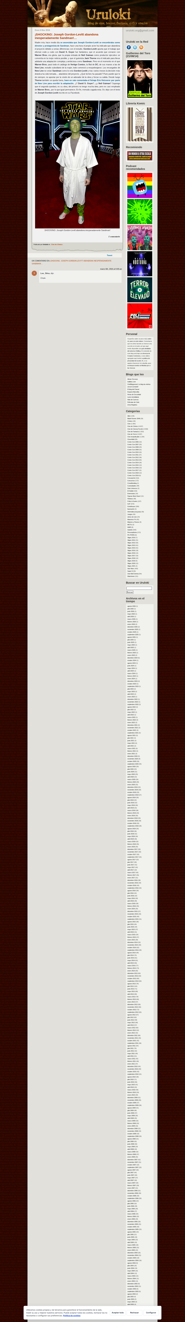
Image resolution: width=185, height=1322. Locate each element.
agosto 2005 (131, 1232)
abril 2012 (130, 1025)
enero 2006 (131, 1219)
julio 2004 (130, 1265)
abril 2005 (130, 1242)
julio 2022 (130, 709)
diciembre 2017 (132, 849)
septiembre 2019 (132, 795)
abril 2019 (130, 808)
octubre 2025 (131, 632)
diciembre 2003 (132, 1283)
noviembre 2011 (132, 1038)
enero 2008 (131, 1157)
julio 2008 (130, 1141)
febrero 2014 (131, 968)
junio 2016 (130, 896)
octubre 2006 (131, 1196)
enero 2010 (131, 1095)
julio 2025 (130, 640)
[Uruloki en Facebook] (129, 49)
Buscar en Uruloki (137, 582)
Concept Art (131, 478)
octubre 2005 (131, 1227)
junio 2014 (130, 958)
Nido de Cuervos (133, 399)
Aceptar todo (118, 1312)
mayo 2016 (131, 898)
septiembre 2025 (132, 634)
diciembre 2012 (132, 1004)
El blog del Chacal (133, 389)
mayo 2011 (131, 1053)
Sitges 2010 (131, 537)
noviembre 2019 (132, 790)
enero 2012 (131, 1033)
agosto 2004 (131, 1263)
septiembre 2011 (132, 1043)
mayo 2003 (131, 1302)
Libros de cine (132, 517)
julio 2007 (130, 1172)
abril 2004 (130, 1273)
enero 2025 (131, 655)
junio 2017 (130, 865)
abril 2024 (130, 671)
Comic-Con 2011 (132, 455)
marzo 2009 (131, 1121)
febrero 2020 (131, 782)
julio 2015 (130, 924)
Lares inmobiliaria (133, 397)
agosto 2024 (131, 663)
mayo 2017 (131, 867)
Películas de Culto (133, 402)
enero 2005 (131, 1250)
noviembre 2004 (132, 1255)
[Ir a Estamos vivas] (139, 249)
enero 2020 (131, 784)
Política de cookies (71, 1315)
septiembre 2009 (132, 1105)
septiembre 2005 (132, 1229)
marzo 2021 (131, 748)
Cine (128, 423)
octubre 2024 (131, 660)
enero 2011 (131, 1064)
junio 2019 (130, 802)
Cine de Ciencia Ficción (135, 429)
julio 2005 (130, 1234)
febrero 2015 (131, 937)
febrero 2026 (131, 621)
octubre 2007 (131, 1165)
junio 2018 (130, 834)
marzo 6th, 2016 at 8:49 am (111, 269)
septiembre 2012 (132, 1012)
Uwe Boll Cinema (133, 574)
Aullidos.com (131, 382)
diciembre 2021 (132, 725)
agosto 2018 (131, 828)
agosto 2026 (131, 606)
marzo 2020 (131, 779)
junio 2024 (130, 666)
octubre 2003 (131, 1289)
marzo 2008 (131, 1152)
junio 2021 (130, 740)
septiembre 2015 (132, 919)
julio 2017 (130, 862)
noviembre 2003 (132, 1286)
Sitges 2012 (131, 543)
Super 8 (130, 571)
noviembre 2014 (132, 945)
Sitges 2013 (131, 545)
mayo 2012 (131, 1022)
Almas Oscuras (132, 379)
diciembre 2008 (132, 1128)
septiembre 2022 (132, 704)
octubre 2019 (131, 792)
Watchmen (130, 576)
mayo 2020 (131, 774)
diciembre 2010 (132, 1066)
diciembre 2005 (132, 1221)
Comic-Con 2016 (133, 468)
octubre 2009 (131, 1103)
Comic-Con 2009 (133, 449)
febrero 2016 (131, 906)
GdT (128, 504)
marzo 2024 (131, 673)
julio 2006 (130, 1203)
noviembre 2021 (132, 727)
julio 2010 (130, 1079)
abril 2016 (130, 901)
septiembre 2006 (132, 1198)
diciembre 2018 (132, 818)
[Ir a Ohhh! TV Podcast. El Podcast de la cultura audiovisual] (139, 197)
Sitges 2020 (131, 563)
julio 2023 (130, 689)
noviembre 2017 (132, 852)
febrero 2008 (131, 1154)
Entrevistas (131, 493)
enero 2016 (131, 908)
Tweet (109, 255)
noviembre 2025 (132, 629)
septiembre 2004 (132, 1260)
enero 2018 (131, 846)
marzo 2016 (131, 903)
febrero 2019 (131, 813)
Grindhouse (131, 506)
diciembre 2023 (132, 681)
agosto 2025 (131, 637)
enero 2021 (131, 753)
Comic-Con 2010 (133, 452)
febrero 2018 (131, 844)
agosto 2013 (131, 983)
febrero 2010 (131, 1092)
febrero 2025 (131, 652)
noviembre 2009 (132, 1100)
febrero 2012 (131, 1030)
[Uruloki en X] (135, 49)
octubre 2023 (131, 684)
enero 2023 (131, 696)
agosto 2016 (131, 890)
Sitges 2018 (131, 558)
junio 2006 (130, 1206)
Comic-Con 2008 (133, 447)
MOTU (129, 524)
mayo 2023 (131, 691)
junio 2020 (130, 771)
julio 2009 (130, 1110)
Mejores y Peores (133, 522)
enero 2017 (131, 877)
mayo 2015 (131, 929)
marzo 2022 (131, 717)
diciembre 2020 (132, 756)
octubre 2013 (131, 978)
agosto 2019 (131, 797)
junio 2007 (130, 1175)
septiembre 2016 (132, 888)
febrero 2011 (131, 1061)
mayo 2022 (131, 712)
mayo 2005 (131, 1239)
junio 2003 (130, 1299)
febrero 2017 (131, 875)
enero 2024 (131, 678)
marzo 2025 (131, 650)
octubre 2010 (131, 1071)
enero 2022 (131, 722)
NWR (129, 527)
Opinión (129, 530)
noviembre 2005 (132, 1224)
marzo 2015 (131, 934)
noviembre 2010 (132, 1069)
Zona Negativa (132, 405)
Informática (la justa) (134, 512)
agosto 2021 (131, 735)
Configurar (151, 1312)
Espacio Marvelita (133, 392)
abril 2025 (130, 647)
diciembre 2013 (132, 973)
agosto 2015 (131, 922)
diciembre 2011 (132, 1035)
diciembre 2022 (132, 699)
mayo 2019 (131, 805)
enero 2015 (131, 940)
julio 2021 (130, 738)
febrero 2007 (131, 1185)
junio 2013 (130, 989)
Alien (129, 416)
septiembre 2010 (132, 1074)
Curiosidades (131, 486)
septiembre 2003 (132, 1291)
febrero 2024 (131, 676)
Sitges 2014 (131, 548)
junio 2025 (130, 642)
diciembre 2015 (132, 911)
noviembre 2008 (132, 1131)
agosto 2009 (131, 1108)
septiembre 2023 (132, 686)
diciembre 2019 (132, 787)
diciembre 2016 (132, 880)
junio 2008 (130, 1144)
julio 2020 (130, 769)
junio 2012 (130, 1020)
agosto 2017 (131, 859)
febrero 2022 (131, 720)
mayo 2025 (131, 645)
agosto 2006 (131, 1201)
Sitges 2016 (131, 553)
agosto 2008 (131, 1139)
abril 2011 (130, 1056)
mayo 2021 (131, 743)
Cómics (129, 421)
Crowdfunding (132, 483)
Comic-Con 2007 (133, 444)
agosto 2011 (131, 1046)
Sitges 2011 (131, 540)
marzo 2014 (131, 965)
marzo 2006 (131, 1214)
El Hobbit (130, 491)
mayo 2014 (131, 960)
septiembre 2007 (132, 1167)
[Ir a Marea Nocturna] (139, 275)
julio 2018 (130, 831)
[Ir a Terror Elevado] (139, 302)
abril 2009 (130, 1118)
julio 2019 (130, 800)
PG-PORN (130, 535)
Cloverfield (130, 439)
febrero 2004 (131, 1278)
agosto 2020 (131, 766)
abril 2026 (130, 616)
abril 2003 (130, 1304)
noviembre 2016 (132, 883)
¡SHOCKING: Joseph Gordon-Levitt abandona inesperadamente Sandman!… (66, 36)
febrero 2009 (131, 1123)
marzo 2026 (131, 619)
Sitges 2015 (131, 550)
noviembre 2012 (132, 1007)
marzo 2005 (131, 1245)
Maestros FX (131, 519)
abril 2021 (130, 746)
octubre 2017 (131, 854)
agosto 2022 (131, 707)
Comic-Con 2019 (133, 475)
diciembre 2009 (132, 1097)
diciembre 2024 (132, 658)
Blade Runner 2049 (133, 418)
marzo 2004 (131, 1276)
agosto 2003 (131, 1294)
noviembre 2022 (132, 702)
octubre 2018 (131, 823)
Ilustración (130, 509)
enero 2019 (131, 815)
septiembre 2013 (132, 981)
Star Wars (130, 568)
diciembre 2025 (132, 627)
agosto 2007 (131, 1170)
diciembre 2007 (132, 1159)
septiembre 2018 (132, 826)
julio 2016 (130, 893)
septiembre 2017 (132, 857)
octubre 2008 (131, 1133)
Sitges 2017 (131, 555)
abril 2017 (130, 870)
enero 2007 (131, 1188)
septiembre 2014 (132, 950)
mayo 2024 (131, 668)
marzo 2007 (131, 1183)
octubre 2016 (131, 885)
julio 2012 (130, 1017)
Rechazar (134, 1312)
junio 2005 (130, 1237)
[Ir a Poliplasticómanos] (139, 328)
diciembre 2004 (132, 1253)
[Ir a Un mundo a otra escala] (139, 160)
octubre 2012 (131, 1009)
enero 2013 (131, 1002)
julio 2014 (130, 955)
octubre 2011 (131, 1040)
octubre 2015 (131, 916)
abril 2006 (130, 1211)
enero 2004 (131, 1281)
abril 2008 (130, 1149)
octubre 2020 (131, 761)
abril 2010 (130, 1087)
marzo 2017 (131, 872)
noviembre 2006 (132, 1193)
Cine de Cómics (56, 244)
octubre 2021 (131, 730)
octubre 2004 (131, 1258)
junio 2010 (130, 1082)
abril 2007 (130, 1180)
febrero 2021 (131, 751)
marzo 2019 (131, 810)
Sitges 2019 (131, 561)
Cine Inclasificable (133, 437)
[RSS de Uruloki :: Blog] (141, 49)
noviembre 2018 (132, 821)
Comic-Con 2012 (133, 457)
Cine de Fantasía (133, 431)
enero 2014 (131, 971)
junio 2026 (130, 611)
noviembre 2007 (132, 1162)
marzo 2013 (131, 997)
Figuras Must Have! (133, 496)
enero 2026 (131, 624)
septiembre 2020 (132, 764)
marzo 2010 (131, 1090)
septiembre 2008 (132, 1136)
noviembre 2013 (132, 976)
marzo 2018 (131, 841)
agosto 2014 (131, 952)
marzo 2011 (131, 1058)
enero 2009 (131, 1126)
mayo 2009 (131, 1115)
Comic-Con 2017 (133, 470)
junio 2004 (130, 1268)
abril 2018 (130, 839)
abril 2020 (130, 777)
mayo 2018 (131, 836)
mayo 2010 (131, 1084)
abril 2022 (130, 715)
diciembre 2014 (132, 942)
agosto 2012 (131, 1015)
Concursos (131, 480)
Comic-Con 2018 (133, 473)
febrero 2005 (131, 1247)
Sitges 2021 (131, 566)
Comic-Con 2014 (133, 462)
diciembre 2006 (132, 1190)
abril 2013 (130, 994)
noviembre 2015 (132, 914)
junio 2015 (130, 927)
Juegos (129, 514)
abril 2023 (130, 694)
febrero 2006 (131, 1216)
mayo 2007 (131, 1178)
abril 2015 (130, 932)
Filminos (130, 499)
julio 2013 (130, 986)
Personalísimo (132, 532)
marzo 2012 (131, 1027)
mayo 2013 (131, 991)
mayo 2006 (131, 1208)
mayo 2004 (131, 1271)
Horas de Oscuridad (134, 394)
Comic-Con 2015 (133, 465)
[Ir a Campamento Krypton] (139, 223)
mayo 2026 (131, 614)
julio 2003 (130, 1296)
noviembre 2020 (132, 759)
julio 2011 (130, 1048)
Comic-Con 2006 (133, 442)
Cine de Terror (132, 434)
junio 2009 (130, 1113)
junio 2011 (130, 1051)
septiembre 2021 (132, 733)
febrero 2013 (131, 999)
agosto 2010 (131, 1077)
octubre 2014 (131, 947)
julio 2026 (130, 609)
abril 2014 (130, 963)
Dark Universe (132, 488)
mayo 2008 (131, 1146)
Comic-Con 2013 (133, 460)
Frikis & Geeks (132, 501)
